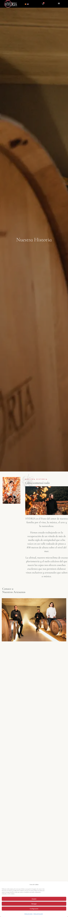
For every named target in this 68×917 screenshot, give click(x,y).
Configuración (34, 909)
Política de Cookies (28, 913)
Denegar (34, 904)
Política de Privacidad (38, 913)
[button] (58, 3)
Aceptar (34, 899)
